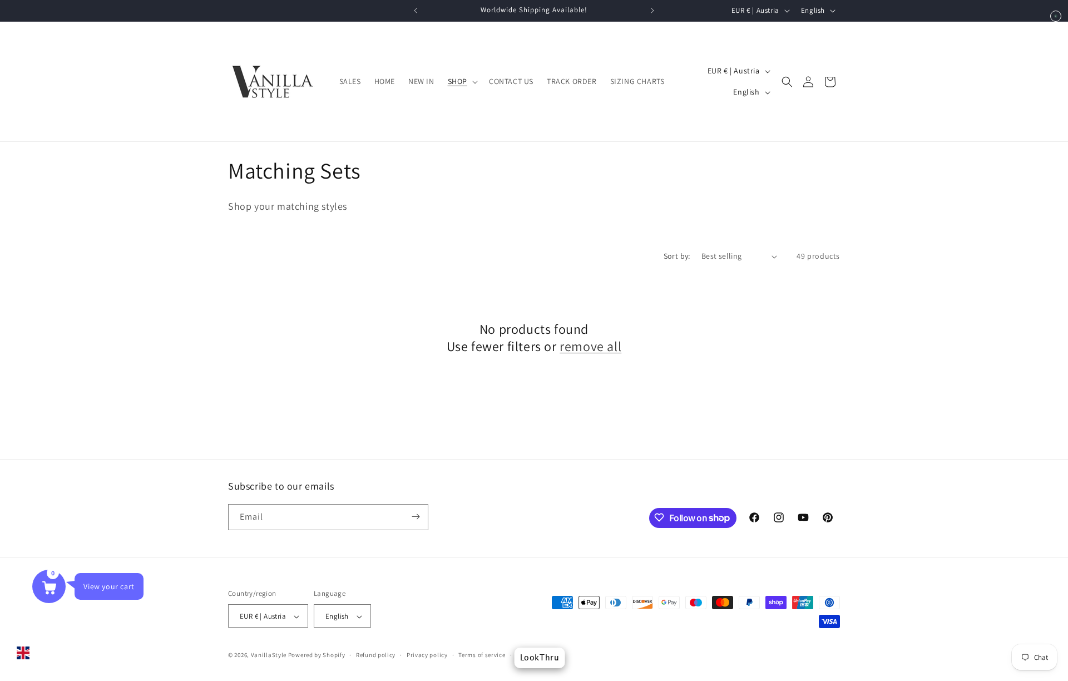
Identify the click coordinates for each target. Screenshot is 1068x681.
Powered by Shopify (316, 655)
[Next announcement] (652, 10)
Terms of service (481, 655)
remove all (590, 347)
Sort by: (677, 256)
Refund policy (375, 655)
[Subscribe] (415, 517)
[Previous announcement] (415, 10)
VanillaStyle (268, 655)
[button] (461, 81)
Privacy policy (427, 655)
